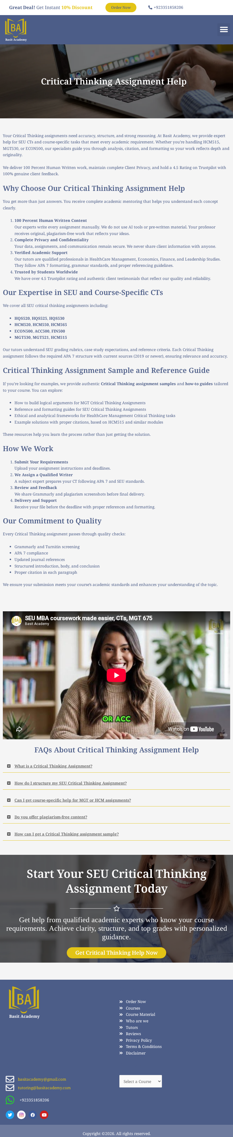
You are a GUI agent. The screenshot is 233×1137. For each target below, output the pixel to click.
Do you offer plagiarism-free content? (50, 817)
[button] (223, 29)
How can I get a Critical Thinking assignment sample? (66, 834)
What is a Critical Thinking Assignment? (53, 766)
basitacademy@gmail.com (42, 1079)
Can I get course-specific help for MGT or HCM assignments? (72, 800)
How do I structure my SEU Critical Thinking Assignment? (70, 783)
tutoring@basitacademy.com (44, 1087)
